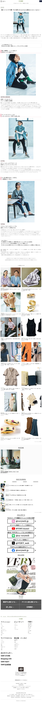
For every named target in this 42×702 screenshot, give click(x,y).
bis (26, 694)
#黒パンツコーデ (17, 258)
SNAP (2, 632)
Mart (22, 694)
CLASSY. (12, 694)
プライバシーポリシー (22, 686)
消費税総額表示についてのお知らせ (21, 680)
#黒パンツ (30, 258)
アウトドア (2, 642)
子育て (30, 622)
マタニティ (2, 633)
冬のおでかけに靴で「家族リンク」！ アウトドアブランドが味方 (15, 46)
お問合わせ (27, 687)
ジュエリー (2, 626)
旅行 (1, 644)
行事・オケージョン (4, 630)
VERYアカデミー (16, 644)
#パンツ (34, 258)
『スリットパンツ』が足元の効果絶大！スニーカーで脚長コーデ (15, 243)
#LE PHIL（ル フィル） (10, 258)
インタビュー (16, 643)
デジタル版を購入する (29, 602)
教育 (28, 632)
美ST (24, 694)
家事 (1, 645)
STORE (25, 683)
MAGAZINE (17, 683)
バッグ (2, 625)
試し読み (9, 607)
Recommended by (37, 441)
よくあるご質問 (22, 687)
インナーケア (16, 629)
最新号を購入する (9, 602)
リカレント (16, 647)
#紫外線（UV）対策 (25, 3)
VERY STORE (5, 656)
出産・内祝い (30, 626)
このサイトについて (15, 686)
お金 (1, 648)
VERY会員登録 (6, 665)
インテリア (2, 641)
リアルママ (29, 633)
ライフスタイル (6, 638)
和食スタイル (30, 694)
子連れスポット (30, 625)
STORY (19, 694)
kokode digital (29, 697)
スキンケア (16, 625)
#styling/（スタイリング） (24, 258)
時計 (1, 634)
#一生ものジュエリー (16, 3)
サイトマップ (28, 686)
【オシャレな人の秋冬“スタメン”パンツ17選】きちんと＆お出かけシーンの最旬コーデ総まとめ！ (21, 244)
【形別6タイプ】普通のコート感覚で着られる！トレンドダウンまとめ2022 (17, 241)
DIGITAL (21, 683)
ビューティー (19, 622)
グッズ (29, 629)
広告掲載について (16, 687)
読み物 (15, 648)
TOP (1, 616)
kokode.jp (12, 697)
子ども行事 (29, 630)
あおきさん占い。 (7, 653)
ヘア (15, 626)
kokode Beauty (17, 697)
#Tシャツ (21, 3)
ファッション (4, 616)
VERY (16, 694)
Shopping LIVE (6, 659)
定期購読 (30, 607)
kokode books (23, 697)
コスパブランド (3, 629)
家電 (1, 649)
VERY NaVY (5, 662)
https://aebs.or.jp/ (22, 675)
